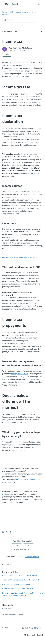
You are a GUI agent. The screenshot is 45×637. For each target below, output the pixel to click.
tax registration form (19, 374)
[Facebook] (3, 532)
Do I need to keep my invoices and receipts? (20, 584)
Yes (16, 545)
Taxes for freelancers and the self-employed (20, 580)
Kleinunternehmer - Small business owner (19, 575)
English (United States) (31, 628)
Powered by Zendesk (35, 635)
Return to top (8, 564)
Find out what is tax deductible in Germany (19, 257)
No (28, 545)
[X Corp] (7, 532)
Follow (7, 55)
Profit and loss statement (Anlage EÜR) (18, 588)
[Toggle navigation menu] (39, 4)
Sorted (4, 12)
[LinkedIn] (10, 532)
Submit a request (32, 557)
